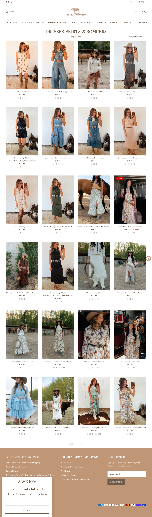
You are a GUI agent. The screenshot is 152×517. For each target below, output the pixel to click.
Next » (80, 444)
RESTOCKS (101, 23)
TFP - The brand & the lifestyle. (75, 479)
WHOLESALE (141, 23)
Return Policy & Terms (16, 467)
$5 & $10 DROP (11, 23)
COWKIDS (114, 23)
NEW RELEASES (86, 23)
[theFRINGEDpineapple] (76, 11)
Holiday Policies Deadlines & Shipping (23, 462)
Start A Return (12, 471)
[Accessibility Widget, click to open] (148, 258)
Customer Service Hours (72, 467)
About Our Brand (69, 475)
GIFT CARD (127, 23)
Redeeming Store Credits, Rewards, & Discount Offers (30, 475)
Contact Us (66, 462)
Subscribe (116, 482)
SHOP (72, 23)
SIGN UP (27, 510)
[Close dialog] (49, 480)
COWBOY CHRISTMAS (57, 23)
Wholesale (65, 471)
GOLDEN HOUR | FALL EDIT (32, 23)
